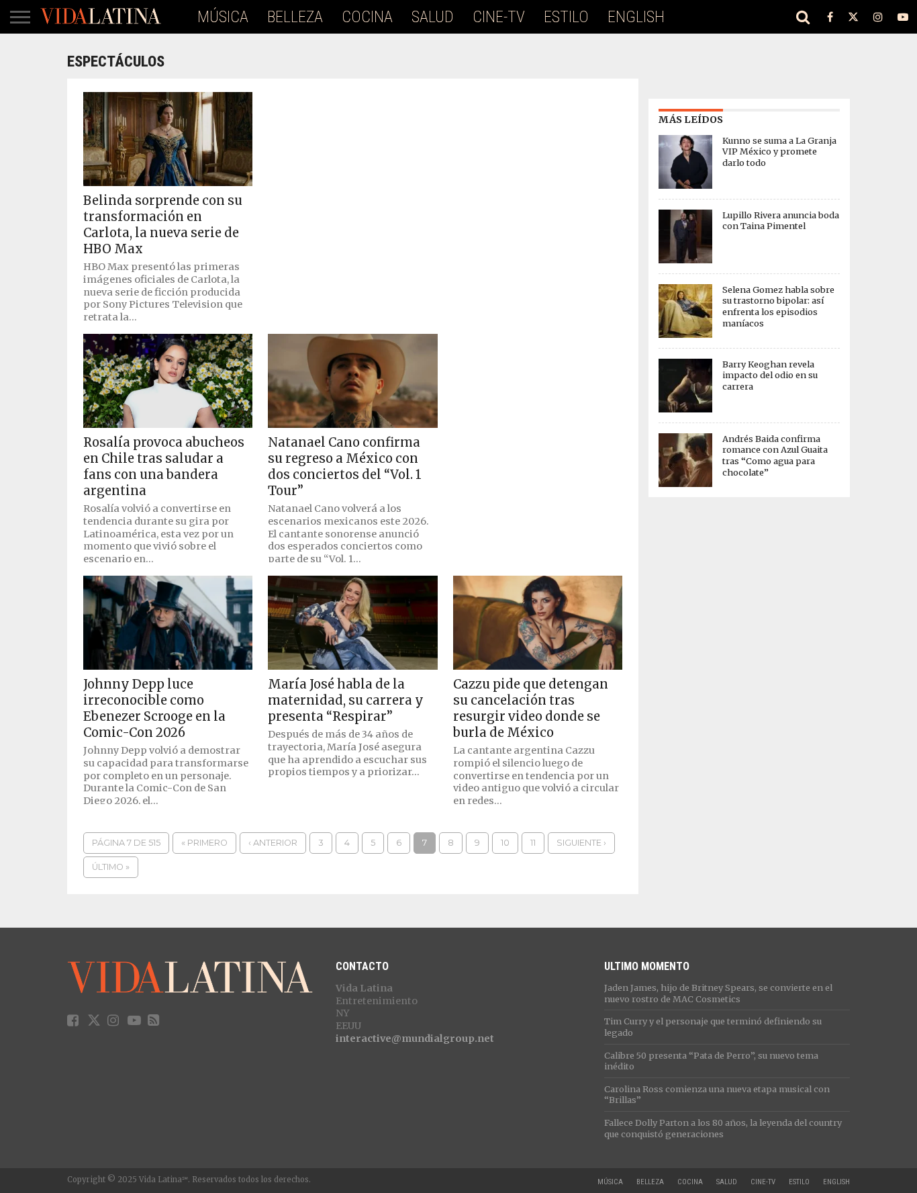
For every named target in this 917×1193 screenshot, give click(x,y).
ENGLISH (636, 16)
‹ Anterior (272, 843)
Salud (433, 16)
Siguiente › (581, 843)
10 (505, 843)
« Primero (204, 843)
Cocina (367, 16)
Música (222, 16)
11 (533, 843)
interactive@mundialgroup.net (415, 1038)
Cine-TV (499, 16)
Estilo (566, 16)
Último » (111, 867)
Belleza (295, 16)
